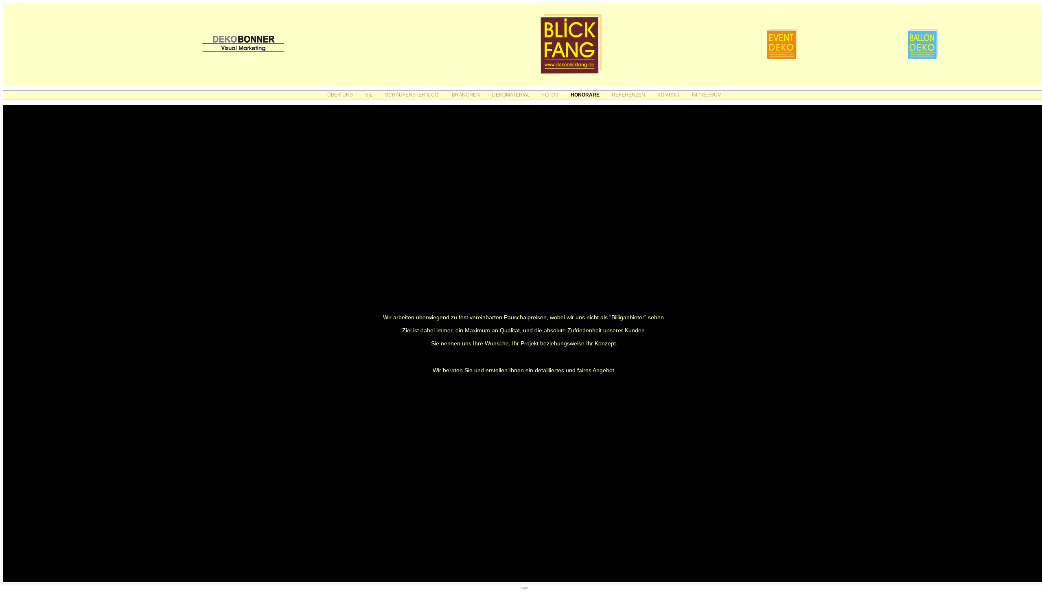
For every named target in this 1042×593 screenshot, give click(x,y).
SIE (369, 95)
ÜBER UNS (340, 95)
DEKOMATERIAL (511, 95)
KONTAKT (668, 95)
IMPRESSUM (707, 95)
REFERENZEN (628, 95)
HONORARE (585, 95)
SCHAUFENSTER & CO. (412, 95)
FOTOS (550, 95)
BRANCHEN (466, 95)
